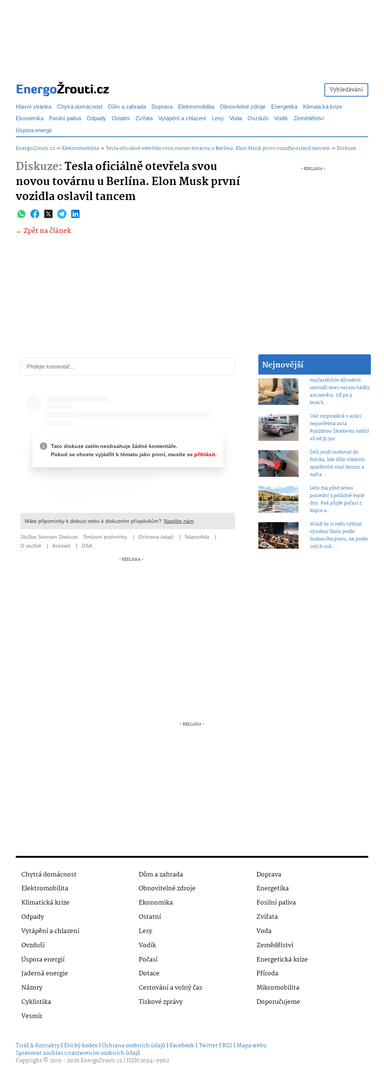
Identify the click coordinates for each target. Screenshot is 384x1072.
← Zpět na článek (43, 231)
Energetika (284, 107)
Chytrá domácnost (79, 107)
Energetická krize (282, 960)
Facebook (182, 1045)
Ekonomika (30, 118)
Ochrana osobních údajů (133, 1045)
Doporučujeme (278, 1002)
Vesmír (31, 1016)
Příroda (267, 974)
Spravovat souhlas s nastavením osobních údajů (78, 1053)
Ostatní (121, 118)
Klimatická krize (322, 107)
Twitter (208, 1045)
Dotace (149, 974)
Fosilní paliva (65, 118)
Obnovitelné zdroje (243, 107)
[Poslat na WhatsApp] (21, 213)
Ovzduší (258, 118)
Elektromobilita (196, 107)
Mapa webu (252, 1045)
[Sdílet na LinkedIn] (75, 213)
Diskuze (346, 148)
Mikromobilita (277, 988)
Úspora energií (34, 130)
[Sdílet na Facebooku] (34, 213)
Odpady (96, 118)
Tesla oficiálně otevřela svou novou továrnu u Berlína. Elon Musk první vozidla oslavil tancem (218, 148)
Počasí (148, 960)
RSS (227, 1045)
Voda (236, 118)
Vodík (281, 118)
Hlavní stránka (33, 107)
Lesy (218, 118)
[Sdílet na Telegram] (62, 213)
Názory (31, 988)
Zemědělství (309, 118)
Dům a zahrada (127, 107)
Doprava (162, 107)
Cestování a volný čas (170, 988)
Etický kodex (81, 1045)
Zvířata (144, 118)
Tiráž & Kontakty (38, 1045)
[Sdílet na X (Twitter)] (48, 213)
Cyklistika (36, 1002)
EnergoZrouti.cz (35, 148)
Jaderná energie (44, 974)
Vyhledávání (346, 89)
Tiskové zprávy (161, 1002)
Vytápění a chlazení (182, 118)
